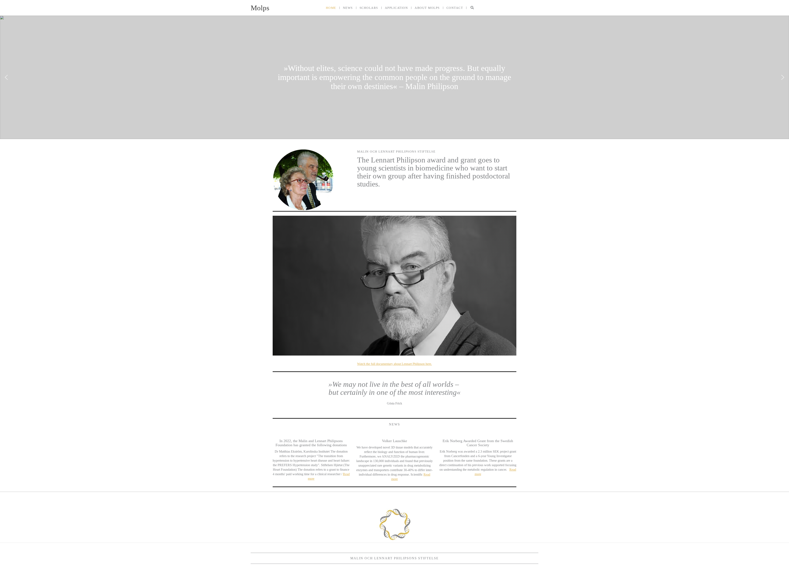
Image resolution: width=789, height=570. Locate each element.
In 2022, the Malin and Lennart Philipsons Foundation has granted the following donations (311, 443)
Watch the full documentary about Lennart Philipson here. (394, 364)
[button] (472, 7)
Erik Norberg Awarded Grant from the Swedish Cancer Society (478, 443)
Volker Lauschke (394, 441)
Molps (260, 8)
